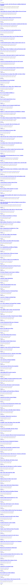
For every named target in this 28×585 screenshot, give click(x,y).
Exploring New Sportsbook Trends (6, 566)
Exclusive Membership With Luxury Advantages (9, 322)
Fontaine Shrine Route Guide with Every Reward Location (11, 209)
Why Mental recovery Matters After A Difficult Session (10, 86)
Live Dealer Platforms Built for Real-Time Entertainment (11, 510)
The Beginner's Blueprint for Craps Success (8, 416)
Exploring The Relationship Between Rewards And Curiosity (11, 61)
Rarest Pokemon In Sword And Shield (7, 80)
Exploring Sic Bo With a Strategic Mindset (8, 397)
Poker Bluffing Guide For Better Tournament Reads (10, 309)
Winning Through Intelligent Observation (8, 284)
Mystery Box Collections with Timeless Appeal (9, 459)
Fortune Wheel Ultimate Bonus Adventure (8, 334)
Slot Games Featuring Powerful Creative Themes (9, 516)
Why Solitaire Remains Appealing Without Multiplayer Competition (13, 117)
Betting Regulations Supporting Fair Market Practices (10, 265)
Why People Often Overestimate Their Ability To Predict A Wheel (12, 73)
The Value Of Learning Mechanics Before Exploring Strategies (12, 67)
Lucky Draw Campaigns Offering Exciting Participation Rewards (12, 434)
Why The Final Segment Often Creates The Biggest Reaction (11, 36)
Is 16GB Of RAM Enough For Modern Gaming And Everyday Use (12, 42)
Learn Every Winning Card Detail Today (8, 297)
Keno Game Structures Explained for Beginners (9, 441)
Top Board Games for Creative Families (7, 522)
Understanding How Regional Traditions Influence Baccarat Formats (13, 11)
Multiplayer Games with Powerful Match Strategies (10, 347)
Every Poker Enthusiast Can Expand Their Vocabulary (10, 303)
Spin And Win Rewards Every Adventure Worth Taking (10, 353)
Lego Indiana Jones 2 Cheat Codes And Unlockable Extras (11, 142)
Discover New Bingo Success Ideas (6, 328)
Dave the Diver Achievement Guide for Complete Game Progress (12, 55)
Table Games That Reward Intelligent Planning (9, 491)
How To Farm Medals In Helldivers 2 (7, 92)
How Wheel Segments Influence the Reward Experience (10, 17)
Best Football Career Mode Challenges (7, 572)
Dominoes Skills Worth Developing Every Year (9, 497)
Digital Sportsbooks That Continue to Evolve (8, 560)
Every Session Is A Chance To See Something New (9, 259)
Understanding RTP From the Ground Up (8, 372)
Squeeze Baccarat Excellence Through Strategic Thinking (11, 315)
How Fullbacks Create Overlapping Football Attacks (10, 105)
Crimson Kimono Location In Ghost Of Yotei (8, 182)
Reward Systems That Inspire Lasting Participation (10, 384)
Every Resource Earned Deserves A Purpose (8, 215)
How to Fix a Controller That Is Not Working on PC (10, 124)
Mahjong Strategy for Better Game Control (8, 478)
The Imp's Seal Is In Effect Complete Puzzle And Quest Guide (11, 149)
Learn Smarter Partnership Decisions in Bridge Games (10, 403)
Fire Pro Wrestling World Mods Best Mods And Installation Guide (12, 176)
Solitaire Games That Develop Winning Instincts (9, 485)
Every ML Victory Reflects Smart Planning (8, 234)
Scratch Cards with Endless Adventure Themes (9, 428)
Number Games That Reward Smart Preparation (9, 528)
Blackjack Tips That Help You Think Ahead (8, 547)
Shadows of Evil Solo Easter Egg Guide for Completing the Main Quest (13, 23)
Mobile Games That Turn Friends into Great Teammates (11, 541)
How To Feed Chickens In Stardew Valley (8, 130)
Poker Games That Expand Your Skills (7, 472)
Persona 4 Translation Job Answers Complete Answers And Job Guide (13, 162)
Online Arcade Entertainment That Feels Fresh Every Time (11, 553)
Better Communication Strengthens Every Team (9, 228)
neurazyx (1, 0)
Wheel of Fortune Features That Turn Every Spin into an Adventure (13, 453)
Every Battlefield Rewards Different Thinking (9, 247)
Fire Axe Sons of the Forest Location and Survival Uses (10, 30)
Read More (1, 15)
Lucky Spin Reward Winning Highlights (7, 359)
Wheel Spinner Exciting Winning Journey (8, 340)
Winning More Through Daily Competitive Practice (10, 447)
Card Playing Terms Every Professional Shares (9, 290)
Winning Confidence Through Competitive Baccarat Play (11, 378)
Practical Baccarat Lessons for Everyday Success (9, 535)
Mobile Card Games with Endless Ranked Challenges (10, 409)
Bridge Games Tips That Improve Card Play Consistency (11, 466)
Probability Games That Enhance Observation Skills (10, 422)
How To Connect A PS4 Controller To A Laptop (9, 188)
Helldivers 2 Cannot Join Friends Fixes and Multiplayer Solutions (12, 111)
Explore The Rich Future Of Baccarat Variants (9, 253)
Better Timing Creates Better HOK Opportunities (9, 240)
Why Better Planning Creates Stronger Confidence (9, 272)
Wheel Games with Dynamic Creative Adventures (9, 503)
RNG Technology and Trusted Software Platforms (9, 391)
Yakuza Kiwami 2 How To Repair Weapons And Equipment (11, 136)
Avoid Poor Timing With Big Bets (6, 278)
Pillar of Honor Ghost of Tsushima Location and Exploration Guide (13, 48)
